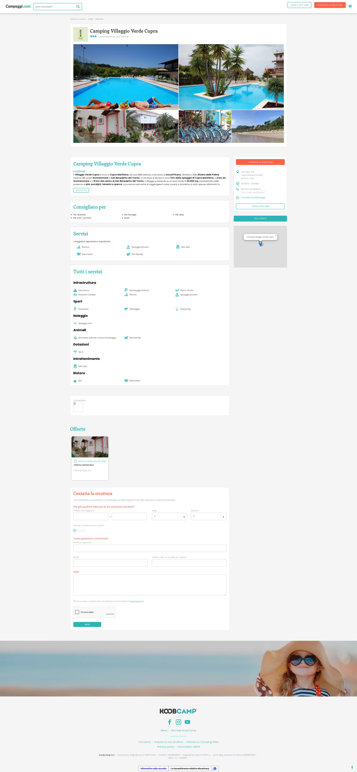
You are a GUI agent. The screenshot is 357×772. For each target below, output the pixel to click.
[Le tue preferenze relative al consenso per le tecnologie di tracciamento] (352, 767)
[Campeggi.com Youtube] (187, 722)
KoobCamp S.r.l (136, 601)
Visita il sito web (299, 5)
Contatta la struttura (330, 5)
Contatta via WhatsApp (253, 197)
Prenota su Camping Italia (203, 742)
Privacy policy (165, 746)
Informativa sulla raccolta (154, 768)
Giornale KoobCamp (183, 730)
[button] (260, 244)
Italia (90, 19)
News (164, 730)
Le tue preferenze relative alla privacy (190, 768)
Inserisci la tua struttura (169, 742)
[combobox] (169, 516)
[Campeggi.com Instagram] (178, 722)
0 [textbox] (194, 516)
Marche (99, 19)
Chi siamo (145, 742)
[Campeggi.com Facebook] (169, 722)
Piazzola (81, 530)
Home (82, 19)
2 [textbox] (154, 516)
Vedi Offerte (260, 218)
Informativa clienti (189, 746)
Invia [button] (87, 624)
